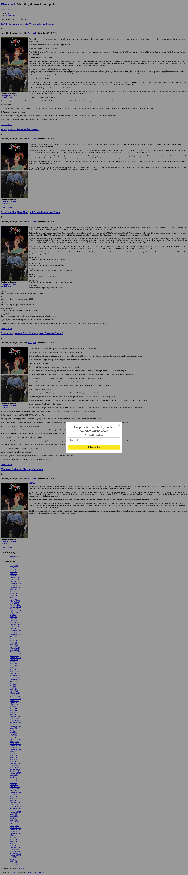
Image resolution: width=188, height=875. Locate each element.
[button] (94, 429)
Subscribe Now (94, 447)
